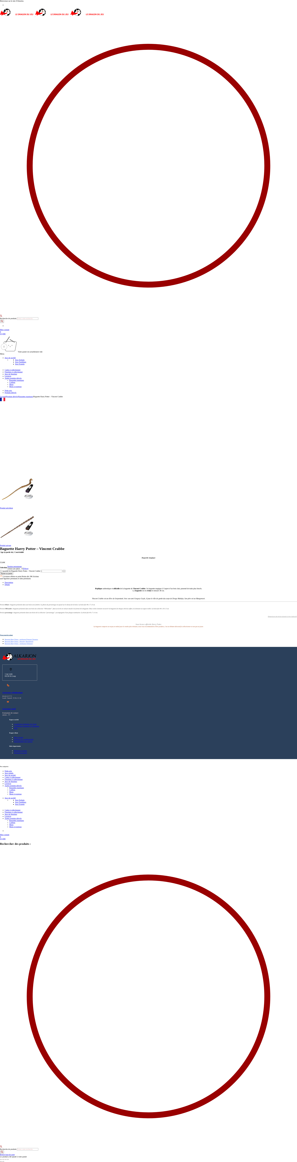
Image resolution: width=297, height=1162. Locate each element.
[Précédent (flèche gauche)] (1, 1161)
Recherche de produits (8, 318)
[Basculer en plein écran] (3, 1159)
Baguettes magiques (25, 397)
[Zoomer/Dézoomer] (1, 1159)
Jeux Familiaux (20, 362)
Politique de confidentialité (23, 739)
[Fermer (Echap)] (8, 1159)
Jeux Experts (19, 364)
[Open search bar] (1, 316)
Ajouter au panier (6, 573)
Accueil (3, 397)
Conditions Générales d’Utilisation (26, 726)
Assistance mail (9, 709)
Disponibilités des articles (23, 742)
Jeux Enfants (19, 360)
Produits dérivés (12, 397)
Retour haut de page (7, 1155)
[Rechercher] (2, 321)
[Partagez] (5, 1159)
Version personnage (14, 566)
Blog (16, 728)
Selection (3, 568)
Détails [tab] (7, 585)
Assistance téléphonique (12, 692)
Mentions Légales (20, 751)
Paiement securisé (20, 753)
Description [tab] (9, 582)
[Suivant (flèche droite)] (3, 1161)
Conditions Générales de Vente (25, 724)
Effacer (25, 569)
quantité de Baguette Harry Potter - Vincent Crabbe (21, 571)
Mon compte (18, 737)
